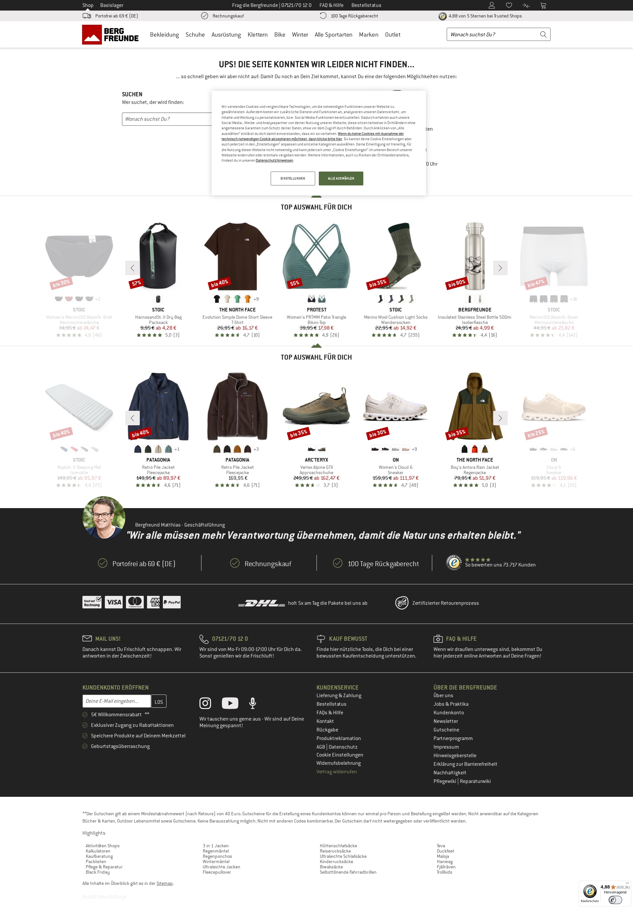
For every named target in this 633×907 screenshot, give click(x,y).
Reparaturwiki (475, 781)
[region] (319, 143)
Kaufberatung (99, 856)
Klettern (258, 34)
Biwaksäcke (331, 867)
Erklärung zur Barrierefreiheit (465, 764)
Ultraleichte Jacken (221, 867)
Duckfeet (445, 851)
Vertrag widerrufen (336, 771)
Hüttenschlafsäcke (338, 846)
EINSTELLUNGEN (293, 178)
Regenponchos (217, 856)
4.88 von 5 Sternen (485, 16)
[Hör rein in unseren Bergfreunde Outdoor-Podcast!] (257, 705)
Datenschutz (343, 747)
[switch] (615, 900)
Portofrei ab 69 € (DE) (116, 16)
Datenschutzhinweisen (274, 160)
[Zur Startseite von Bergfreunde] (112, 34)
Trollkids (444, 872)
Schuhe (195, 34)
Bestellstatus (331, 704)
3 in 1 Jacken (216, 846)
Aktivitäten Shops (103, 846)
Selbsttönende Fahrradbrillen (348, 872)
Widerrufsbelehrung (338, 763)
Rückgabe (327, 730)
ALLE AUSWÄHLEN (341, 178)
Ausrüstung (226, 34)
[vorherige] (132, 268)
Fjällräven (446, 867)
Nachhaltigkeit (450, 772)
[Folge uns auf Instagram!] (210, 705)
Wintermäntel (216, 861)
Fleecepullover (217, 872)
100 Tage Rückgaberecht (354, 16)
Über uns (443, 695)
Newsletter (446, 721)
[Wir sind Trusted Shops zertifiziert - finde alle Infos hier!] (454, 563)
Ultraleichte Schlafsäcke (343, 856)
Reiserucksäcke (335, 851)
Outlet (393, 34)
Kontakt (325, 721)
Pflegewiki (445, 781)
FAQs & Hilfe (329, 712)
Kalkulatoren (98, 851)
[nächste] (500, 268)
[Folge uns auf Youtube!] (235, 705)
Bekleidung (164, 34)
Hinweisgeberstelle (455, 755)
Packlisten (96, 861)
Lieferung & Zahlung (338, 695)
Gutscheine (446, 730)
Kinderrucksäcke (336, 861)
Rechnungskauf (228, 16)
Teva (441, 846)
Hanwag (445, 861)
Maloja (443, 856)
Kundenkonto (449, 712)
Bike (280, 34)
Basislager (111, 5)
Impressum (446, 747)
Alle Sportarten (333, 34)
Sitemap (165, 883)
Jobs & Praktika (451, 704)
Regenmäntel (216, 851)
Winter (300, 34)
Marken (368, 34)
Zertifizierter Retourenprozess (445, 603)
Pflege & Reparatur (104, 867)
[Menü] (627, 885)
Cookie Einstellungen (339, 755)
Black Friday (98, 872)
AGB (321, 747)
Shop (88, 5)
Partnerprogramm (453, 738)
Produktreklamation (338, 738)
